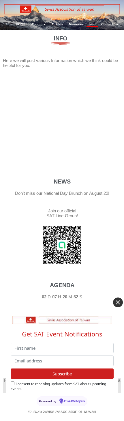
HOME (20, 24)
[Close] (118, 302)
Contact (107, 24)
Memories (76, 24)
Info (92, 24)
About (36, 24)
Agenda (57, 24)
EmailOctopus (74, 401)
